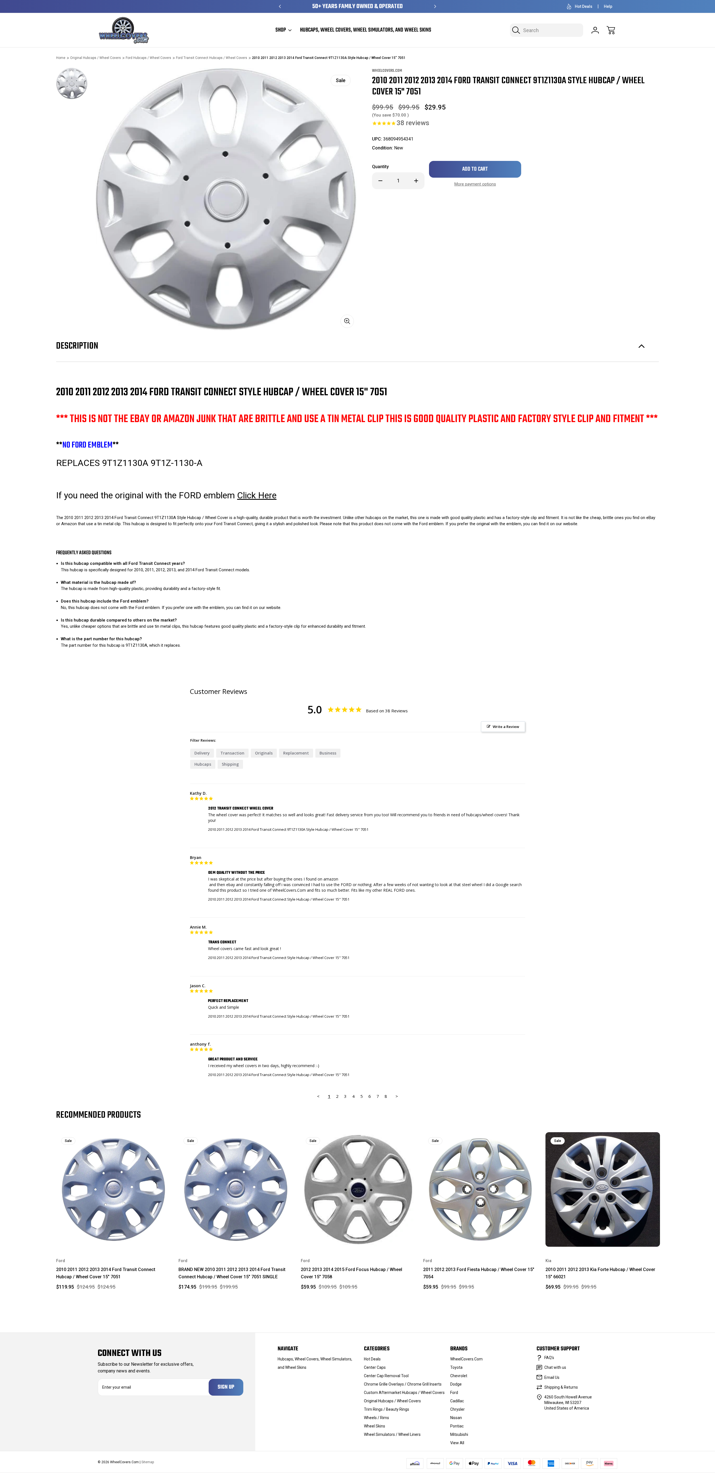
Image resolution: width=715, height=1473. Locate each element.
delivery (202, 753)
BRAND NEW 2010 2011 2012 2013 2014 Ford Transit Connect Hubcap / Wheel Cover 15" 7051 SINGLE (231, 1273)
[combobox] (546, 30)
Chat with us (555, 1367)
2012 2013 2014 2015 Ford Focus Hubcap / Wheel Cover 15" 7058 (351, 1273)
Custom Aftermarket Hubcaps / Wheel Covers (404, 1392)
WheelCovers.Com (466, 1359)
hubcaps (202, 764)
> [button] (396, 1096)
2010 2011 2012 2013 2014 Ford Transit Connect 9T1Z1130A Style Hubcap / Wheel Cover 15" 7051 (288, 829)
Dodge (456, 1384)
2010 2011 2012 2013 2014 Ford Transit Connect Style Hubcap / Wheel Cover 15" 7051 (278, 899)
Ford (454, 1392)
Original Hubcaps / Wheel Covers (392, 1401)
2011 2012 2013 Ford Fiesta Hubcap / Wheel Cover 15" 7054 (478, 1273)
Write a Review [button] (506, 726)
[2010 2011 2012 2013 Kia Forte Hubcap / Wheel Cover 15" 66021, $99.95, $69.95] (602, 1189)
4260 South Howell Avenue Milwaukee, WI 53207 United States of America (568, 1402)
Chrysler (457, 1409)
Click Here (257, 495)
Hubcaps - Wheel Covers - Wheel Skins (357, 6)
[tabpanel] (71, 83)
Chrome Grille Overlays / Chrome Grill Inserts (403, 1384)
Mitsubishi (459, 1434)
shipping (230, 764)
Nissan (456, 1417)
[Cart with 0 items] (610, 30)
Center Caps (375, 1367)
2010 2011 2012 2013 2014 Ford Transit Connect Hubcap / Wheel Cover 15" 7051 (105, 1273)
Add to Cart (113, 1233)
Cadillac (457, 1401)
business (328, 753)
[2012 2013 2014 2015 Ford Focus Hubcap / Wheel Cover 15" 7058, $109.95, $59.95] (358, 1189)
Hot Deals (583, 6)
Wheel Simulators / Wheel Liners (392, 1434)
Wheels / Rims (376, 1417)
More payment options (475, 184)
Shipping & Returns (561, 1387)
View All (457, 1443)
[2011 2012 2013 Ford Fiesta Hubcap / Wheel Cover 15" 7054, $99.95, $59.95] (480, 1189)
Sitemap (147, 1462)
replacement (296, 753)
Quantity (380, 166)
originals (264, 753)
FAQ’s (549, 1357)
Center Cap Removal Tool (386, 1376)
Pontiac (457, 1426)
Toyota (456, 1367)
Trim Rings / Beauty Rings (386, 1409)
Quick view (146, 1141)
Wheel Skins (374, 1426)
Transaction (232, 753)
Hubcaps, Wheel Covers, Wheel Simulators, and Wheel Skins (365, 30)
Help (608, 6)
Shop (280, 30)
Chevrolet (458, 1376)
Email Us (551, 1377)
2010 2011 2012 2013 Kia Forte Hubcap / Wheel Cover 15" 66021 (600, 1273)
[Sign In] (595, 30)
